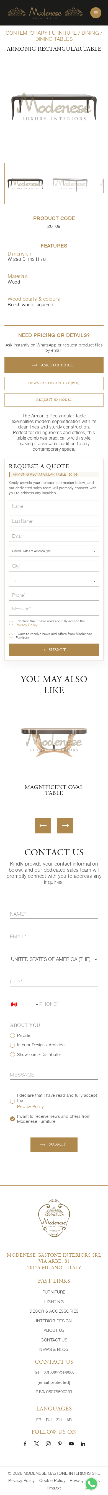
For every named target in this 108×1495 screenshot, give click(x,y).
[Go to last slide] (43, 825)
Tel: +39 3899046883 (54, 1372)
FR (39, 1419)
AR (69, 1419)
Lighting (54, 1301)
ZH (59, 1419)
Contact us (54, 1340)
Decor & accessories (54, 1311)
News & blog (54, 1349)
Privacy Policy (27, 625)
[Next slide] (65, 825)
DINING (90, 33)
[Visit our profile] (24, 1443)
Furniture (54, 1292)
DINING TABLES (54, 39)
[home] (45, 13)
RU (49, 1419)
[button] (25, 183)
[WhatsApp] (91, 1484)
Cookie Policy (52, 1480)
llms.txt (54, 1488)
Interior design (54, 1320)
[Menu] (95, 12)
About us (54, 1330)
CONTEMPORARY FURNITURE (41, 33)
